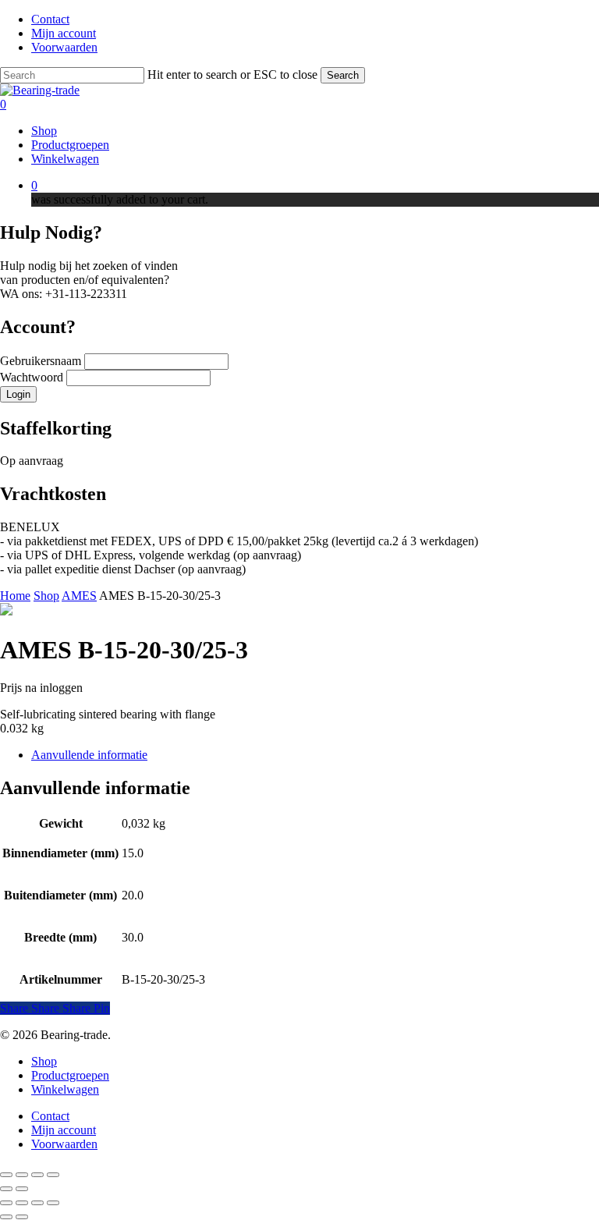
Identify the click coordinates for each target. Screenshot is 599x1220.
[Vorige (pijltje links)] (6, 1188)
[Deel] (37, 1174)
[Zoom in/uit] (6, 1174)
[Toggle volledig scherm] (22, 1174)
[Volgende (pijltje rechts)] (22, 1188)
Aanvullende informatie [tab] (89, 754)
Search (343, 75)
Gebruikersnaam (42, 360)
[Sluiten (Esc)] (53, 1174)
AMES (79, 595)
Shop (46, 595)
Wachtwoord (33, 377)
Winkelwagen (65, 1089)
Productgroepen (70, 1075)
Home (15, 595)
